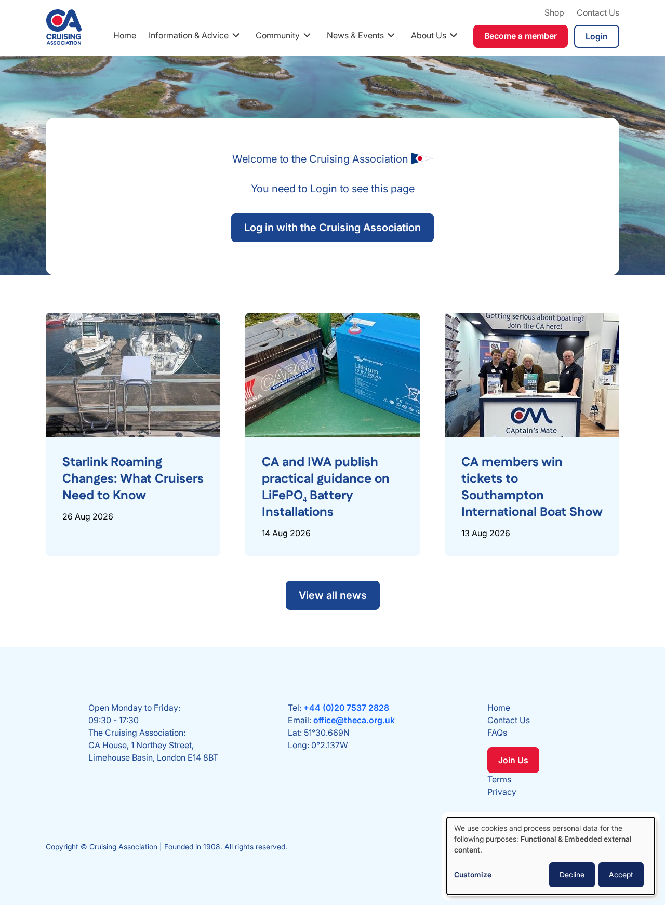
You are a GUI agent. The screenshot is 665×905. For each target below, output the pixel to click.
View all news (333, 595)
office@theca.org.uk (354, 720)
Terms (499, 779)
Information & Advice (189, 35)
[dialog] (551, 856)
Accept (621, 874)
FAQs (497, 732)
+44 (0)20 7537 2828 (346, 707)
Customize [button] (472, 874)
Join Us (513, 760)
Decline (572, 874)
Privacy (501, 792)
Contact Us (598, 12)
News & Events (355, 35)
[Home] (64, 27)
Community (278, 35)
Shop (554, 12)
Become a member (520, 36)
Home (124, 35)
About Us (428, 35)
